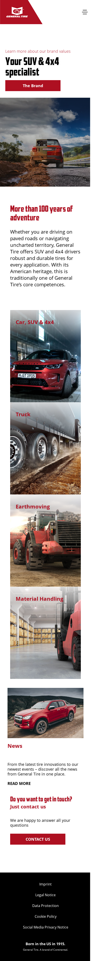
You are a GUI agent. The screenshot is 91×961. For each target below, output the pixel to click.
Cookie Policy (46, 916)
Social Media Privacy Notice (45, 927)
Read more (19, 783)
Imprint (45, 884)
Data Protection (45, 905)
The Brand (33, 85)
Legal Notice (45, 894)
